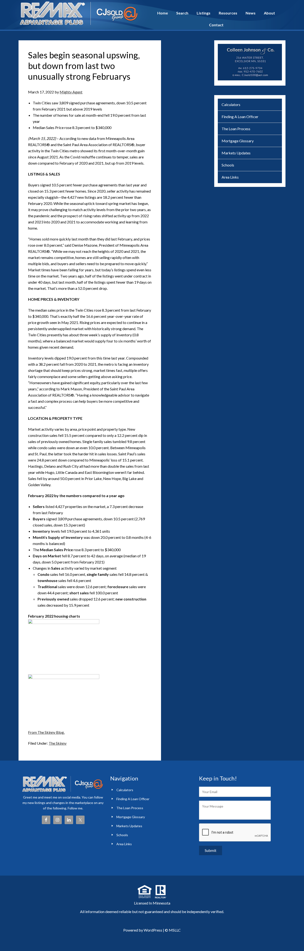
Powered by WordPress (142, 930)
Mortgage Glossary (238, 140)
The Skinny (57, 743)
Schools (228, 165)
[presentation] (235, 832)
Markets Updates (236, 153)
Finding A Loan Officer (240, 116)
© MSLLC (173, 930)
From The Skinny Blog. (46, 732)
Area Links (230, 177)
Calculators (231, 104)
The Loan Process (236, 128)
